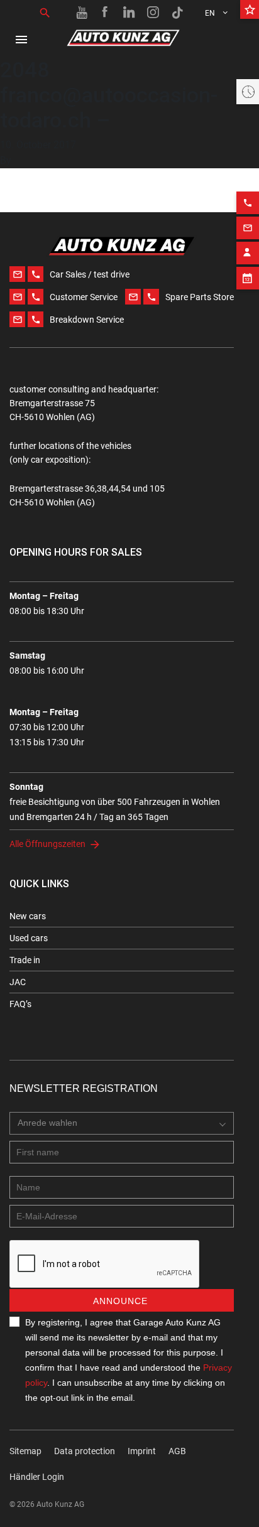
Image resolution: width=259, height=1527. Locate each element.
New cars (27, 916)
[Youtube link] (81, 12)
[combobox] (121, 1123)
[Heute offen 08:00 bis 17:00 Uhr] (247, 91)
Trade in (24, 960)
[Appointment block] (247, 278)
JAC (17, 982)
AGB (177, 1451)
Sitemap (25, 1451)
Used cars (28, 938)
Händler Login (36, 1477)
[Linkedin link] (129, 12)
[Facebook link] (105, 12)
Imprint (142, 1451)
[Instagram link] (153, 12)
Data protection (84, 1451)
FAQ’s (20, 1004)
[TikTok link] (177, 12)
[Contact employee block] (247, 253)
